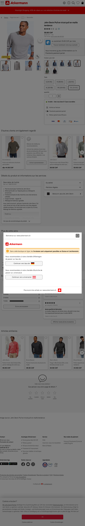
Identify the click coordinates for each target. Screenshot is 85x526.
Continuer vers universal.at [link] (21, 277)
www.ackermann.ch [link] (49, 290)
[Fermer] (77, 235)
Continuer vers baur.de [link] (22, 263)
